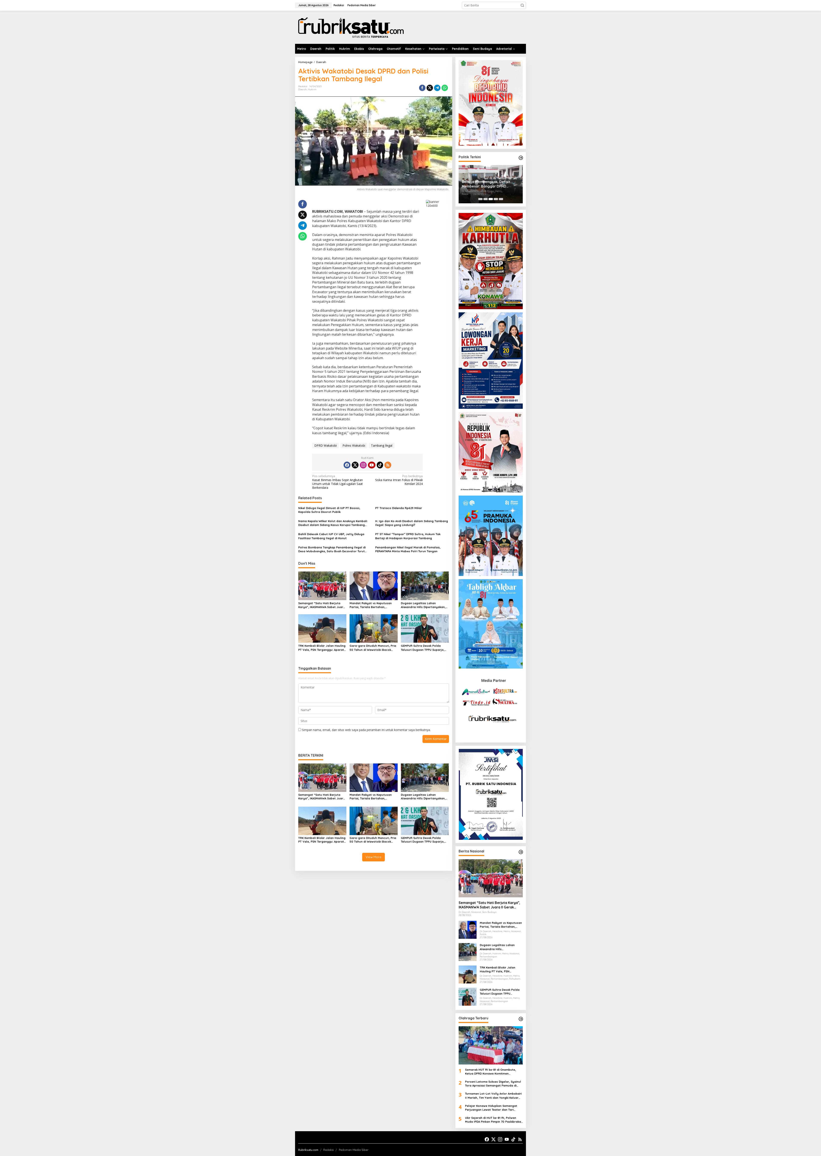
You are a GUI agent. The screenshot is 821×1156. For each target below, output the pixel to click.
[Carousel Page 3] (491, 199)
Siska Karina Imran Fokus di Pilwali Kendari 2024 (399, 480)
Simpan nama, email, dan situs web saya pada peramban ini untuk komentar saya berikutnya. (366, 730)
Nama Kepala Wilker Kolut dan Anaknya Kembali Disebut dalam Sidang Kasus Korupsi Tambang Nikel (332, 523)
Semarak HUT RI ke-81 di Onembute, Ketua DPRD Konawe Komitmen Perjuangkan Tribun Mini (490, 1071)
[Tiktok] (380, 465)
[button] (522, 5)
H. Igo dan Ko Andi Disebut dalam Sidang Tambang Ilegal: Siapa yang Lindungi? (411, 523)
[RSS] (387, 465)
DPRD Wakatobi (325, 445)
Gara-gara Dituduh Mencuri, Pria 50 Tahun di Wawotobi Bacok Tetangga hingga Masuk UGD (373, 647)
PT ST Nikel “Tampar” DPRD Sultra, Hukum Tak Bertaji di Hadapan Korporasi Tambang (407, 536)
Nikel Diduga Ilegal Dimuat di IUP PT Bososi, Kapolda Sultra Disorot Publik (329, 510)
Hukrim (312, 89)
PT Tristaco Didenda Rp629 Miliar (398, 508)
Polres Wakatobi (354, 445)
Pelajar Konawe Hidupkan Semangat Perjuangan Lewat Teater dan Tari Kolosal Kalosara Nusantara (491, 1108)
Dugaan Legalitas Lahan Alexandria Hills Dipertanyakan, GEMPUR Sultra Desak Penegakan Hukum (424, 605)
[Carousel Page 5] (501, 199)
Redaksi (328, 1150)
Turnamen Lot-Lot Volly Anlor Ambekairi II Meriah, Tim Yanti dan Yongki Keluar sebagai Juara (493, 1095)
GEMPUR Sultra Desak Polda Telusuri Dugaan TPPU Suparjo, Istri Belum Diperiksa (422, 647)
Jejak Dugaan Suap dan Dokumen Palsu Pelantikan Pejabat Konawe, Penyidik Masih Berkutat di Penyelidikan (490, 184)
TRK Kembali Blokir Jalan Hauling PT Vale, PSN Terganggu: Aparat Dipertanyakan (322, 647)
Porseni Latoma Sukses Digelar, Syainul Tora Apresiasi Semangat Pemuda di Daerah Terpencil (493, 1083)
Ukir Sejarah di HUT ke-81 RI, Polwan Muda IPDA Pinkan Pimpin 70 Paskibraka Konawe (493, 1120)
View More (373, 857)
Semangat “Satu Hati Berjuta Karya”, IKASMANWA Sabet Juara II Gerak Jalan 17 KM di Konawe (321, 605)
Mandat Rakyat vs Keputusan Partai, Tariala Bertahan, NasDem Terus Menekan (371, 605)
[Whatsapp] (445, 88)
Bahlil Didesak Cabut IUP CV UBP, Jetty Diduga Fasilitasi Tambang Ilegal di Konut (331, 536)
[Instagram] (363, 465)
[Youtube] (371, 465)
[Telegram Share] (437, 88)
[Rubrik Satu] (350, 27)
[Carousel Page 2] (485, 199)
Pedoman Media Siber (353, 1150)
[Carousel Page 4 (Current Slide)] (496, 199)
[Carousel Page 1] (480, 199)
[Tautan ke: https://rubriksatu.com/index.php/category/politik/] (520, 157)
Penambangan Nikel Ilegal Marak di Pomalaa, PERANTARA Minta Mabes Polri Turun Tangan (407, 549)
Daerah (302, 89)
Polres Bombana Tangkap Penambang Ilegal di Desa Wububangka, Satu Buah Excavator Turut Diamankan (332, 549)
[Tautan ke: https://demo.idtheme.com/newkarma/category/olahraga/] (520, 1019)
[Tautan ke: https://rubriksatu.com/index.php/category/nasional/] (520, 852)
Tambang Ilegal (381, 445)
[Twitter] (355, 465)
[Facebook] (347, 465)
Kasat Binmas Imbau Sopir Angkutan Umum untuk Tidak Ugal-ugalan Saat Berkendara (337, 482)
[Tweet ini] (430, 88)
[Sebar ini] (422, 88)
